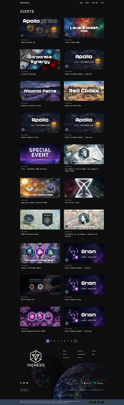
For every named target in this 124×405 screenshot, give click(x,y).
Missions (80, 351)
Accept (100, 402)
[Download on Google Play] (99, 382)
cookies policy (67, 401)
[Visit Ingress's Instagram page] (21, 383)
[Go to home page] (24, 3)
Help (102, 2)
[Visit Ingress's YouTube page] (27, 383)
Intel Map (95, 2)
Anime (93, 351)
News (81, 2)
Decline (92, 402)
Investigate (81, 354)
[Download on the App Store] (87, 382)
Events (80, 357)
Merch (87, 2)
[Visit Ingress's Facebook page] (24, 383)
